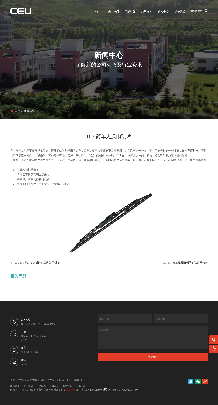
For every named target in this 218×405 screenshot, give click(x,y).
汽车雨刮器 (191, 150)
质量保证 (146, 11)
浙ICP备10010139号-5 (92, 390)
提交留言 (152, 357)
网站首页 (15, 386)
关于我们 (113, 11)
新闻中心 (163, 11)
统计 (78, 390)
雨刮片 (17, 160)
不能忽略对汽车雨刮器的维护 (42, 262)
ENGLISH (196, 11)
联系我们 (179, 11)
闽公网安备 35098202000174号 (122, 390)
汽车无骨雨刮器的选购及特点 (190, 262)
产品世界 (130, 11)
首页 (97, 11)
